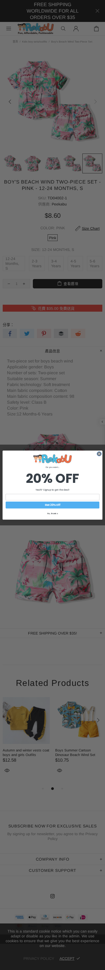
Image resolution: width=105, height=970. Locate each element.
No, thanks (52, 513)
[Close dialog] (99, 454)
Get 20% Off (52, 505)
